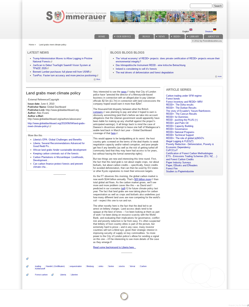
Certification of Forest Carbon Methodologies (189, 153)
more (220, 76)
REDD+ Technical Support (180, 135)
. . (111, 35)
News (162, 36)
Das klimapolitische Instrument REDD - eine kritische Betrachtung (150, 65)
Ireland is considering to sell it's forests (136, 68)
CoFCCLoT (172, 150)
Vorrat (132, 266)
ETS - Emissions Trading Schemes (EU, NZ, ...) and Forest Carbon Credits (191, 158)
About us (213, 36)
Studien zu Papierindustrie (180, 171)
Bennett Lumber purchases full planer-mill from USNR (61, 71)
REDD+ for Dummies (177, 117)
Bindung (90, 266)
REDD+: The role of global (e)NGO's (185, 138)
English (185, 31)
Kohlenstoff (40, 269)
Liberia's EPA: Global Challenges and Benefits (57, 139)
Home (101, 36)
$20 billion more (142, 179)
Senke (111, 266)
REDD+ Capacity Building (179, 126)
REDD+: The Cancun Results (181, 113)
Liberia (63, 275)
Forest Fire (172, 168)
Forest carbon (41, 275)
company (98, 112)
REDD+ (177, 36)
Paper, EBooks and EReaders (182, 165)
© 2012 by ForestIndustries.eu (207, 41)
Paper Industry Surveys (178, 162)
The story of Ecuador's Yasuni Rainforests (188, 111)
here (113, 133)
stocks (122, 266)
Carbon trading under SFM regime (184, 95)
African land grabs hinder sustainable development (59, 149)
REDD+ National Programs (180, 132)
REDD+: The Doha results (180, 104)
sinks (101, 266)
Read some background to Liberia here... (114, 247)
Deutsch (209, 31)
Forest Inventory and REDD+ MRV (184, 101)
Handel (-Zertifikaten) (55, 266)
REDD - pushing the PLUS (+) (182, 119)
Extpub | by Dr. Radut (238, 305)
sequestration (76, 266)
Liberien (74, 275)
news (124, 91)
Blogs (146, 36)
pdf (123, 188)
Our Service (124, 36)
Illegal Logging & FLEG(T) (179, 141)
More (98, 79)
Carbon (143, 266)
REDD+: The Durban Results (181, 107)
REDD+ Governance (177, 129)
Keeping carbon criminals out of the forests (56, 153)
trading (38, 266)
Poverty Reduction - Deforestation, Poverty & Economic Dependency (190, 146)
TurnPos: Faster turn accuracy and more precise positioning (64, 75)
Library (194, 36)
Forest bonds (173, 98)
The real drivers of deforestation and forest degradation (145, 72)
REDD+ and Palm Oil (177, 123)
